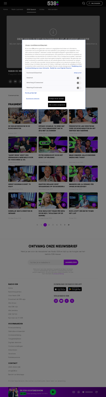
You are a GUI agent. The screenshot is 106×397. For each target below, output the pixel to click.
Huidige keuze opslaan (56, 98)
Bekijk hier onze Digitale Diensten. (61, 68)
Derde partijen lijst (31, 93)
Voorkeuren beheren (32, 98)
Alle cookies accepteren (57, 105)
